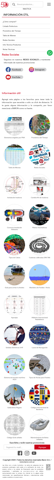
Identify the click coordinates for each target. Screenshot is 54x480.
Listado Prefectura (10, 26)
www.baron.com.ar (27, 462)
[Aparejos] (14, 304)
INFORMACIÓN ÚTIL (16, 14)
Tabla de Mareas (9, 35)
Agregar (42, 447)
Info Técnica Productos (12, 45)
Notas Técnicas (9, 49)
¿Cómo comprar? (9, 21)
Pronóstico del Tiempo (12, 31)
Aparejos (14, 317)
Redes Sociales (9, 40)
